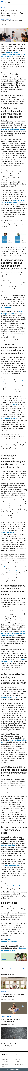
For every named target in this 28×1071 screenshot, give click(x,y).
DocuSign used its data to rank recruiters (13, 201)
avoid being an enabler (9, 532)
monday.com (21, 380)
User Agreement (18, 1056)
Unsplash (13, 942)
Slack (15, 404)
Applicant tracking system (19, 968)
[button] (2, 25)
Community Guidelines (19, 1064)
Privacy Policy (5, 1059)
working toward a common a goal (13, 129)
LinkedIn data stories (6, 1041)
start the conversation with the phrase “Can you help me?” (13, 633)
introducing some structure (11, 697)
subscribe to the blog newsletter (13, 949)
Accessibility (4, 1056)
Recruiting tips (4, 7)
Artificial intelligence (6, 1016)
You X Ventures (6, 941)
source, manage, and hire (12, 313)
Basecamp (6, 382)
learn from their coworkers (12, 886)
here (20, 340)
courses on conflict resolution (11, 566)
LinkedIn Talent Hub (8, 307)
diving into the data (8, 845)
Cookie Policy (17, 1059)
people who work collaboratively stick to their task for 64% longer (13, 54)
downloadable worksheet (10, 571)
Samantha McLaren (6, 19)
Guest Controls (5, 1064)
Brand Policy (17, 1061)
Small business (5, 991)
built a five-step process (9, 418)
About (16, 1054)
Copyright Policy (5, 1061)
